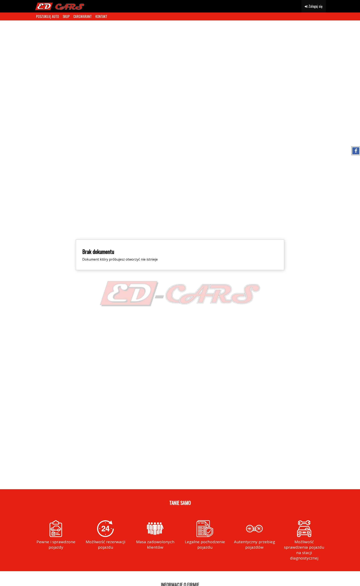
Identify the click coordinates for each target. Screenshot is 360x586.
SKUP (66, 16)
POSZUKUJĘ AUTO (47, 16)
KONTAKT (101, 16)
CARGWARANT (82, 16)
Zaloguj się (315, 6)
